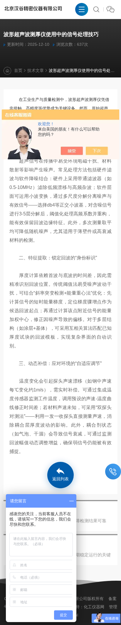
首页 (18, 70)
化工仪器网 (94, 606)
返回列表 (60, 479)
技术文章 (35, 70)
